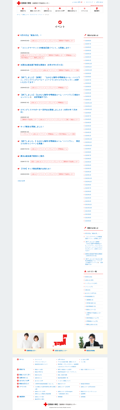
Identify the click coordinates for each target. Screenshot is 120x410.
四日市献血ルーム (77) (92, 318)
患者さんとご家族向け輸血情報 (43, 393)
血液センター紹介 (39, 396)
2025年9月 (88, 73)
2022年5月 (88, 191)
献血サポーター (62, 383)
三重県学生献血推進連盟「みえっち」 (44, 383)
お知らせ (34, 40)
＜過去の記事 (21, 181)
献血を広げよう (24, 383)
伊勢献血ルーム (70, 55)
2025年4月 (88, 90)
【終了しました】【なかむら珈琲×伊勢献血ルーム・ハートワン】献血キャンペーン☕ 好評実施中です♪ (94, 261)
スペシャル (23, 386)
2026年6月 (88, 47)
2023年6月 (88, 158)
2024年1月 (88, 135)
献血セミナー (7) (91, 309)
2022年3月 (88, 198)
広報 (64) (87, 290)
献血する (22, 369)
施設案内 (22, 396)
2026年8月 (88, 40)
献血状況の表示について (41, 364)
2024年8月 (88, 112)
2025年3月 (88, 93)
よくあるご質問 (76, 2)
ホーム (18, 14)
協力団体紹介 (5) (91, 306)
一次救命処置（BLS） (63, 393)
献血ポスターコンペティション (89, 391)
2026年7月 (88, 44)
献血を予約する (39, 372)
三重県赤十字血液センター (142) (93, 313)
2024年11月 (88, 106)
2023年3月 (88, 168)
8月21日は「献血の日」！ (31, 35)
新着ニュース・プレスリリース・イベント (32, 14)
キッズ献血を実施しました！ (32, 127)
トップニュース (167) (91, 283)
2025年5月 (88, 86)
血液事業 (83, 393)
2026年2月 (88, 57)
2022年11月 (88, 181)
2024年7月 (88, 116)
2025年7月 (88, 80)
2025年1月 (88, 99)
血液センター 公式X (40, 391)
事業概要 (60, 396)
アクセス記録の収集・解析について (67, 361)
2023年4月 (88, 165)
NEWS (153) (88, 277)
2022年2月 (88, 201)
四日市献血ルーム (26, 57)
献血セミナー (75, 119)
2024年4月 (88, 126)
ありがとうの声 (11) (90, 293)
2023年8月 (88, 152)
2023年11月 (88, 142)
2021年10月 (88, 207)
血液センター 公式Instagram (65, 391)
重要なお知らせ (38, 57)
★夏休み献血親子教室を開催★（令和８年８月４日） (42, 65)
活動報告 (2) (89, 299)
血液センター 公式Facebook (88, 386)
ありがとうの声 (24, 380)
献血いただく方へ (25, 374)
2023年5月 (88, 162)
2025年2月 (88, 96)
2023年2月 (88, 171)
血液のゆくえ (24, 377)
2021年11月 (88, 204)
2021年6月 (88, 217)
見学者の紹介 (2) (91, 303)
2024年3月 (88, 129)
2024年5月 (88, 122)
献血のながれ (38, 375)
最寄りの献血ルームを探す (65, 369)
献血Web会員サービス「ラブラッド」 (67, 372)
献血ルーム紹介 (39, 369)
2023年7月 (88, 155)
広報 (77, 70)
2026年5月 (88, 50)
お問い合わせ (99, 2)
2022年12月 (88, 178)
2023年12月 (88, 139)
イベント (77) (89, 286)
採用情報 (83, 396)
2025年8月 (88, 76)
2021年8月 (88, 214)
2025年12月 (88, 63)
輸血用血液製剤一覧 (63, 378)
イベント (41, 40)
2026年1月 (88, 60)
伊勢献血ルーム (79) (92, 321)
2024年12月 (88, 103)
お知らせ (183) (89, 280)
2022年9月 (88, 185)
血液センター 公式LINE (64, 386)
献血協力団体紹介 (85, 383)
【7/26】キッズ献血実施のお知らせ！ (35, 169)
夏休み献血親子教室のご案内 (32, 156)
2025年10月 (88, 70)
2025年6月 (88, 83)
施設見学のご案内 (39, 399)
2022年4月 (88, 194)
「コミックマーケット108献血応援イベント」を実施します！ (45, 48)
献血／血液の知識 (62, 375)
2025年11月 (88, 67)
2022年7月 (88, 188)
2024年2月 (88, 132)
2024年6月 (88, 119)
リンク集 (83, 361)
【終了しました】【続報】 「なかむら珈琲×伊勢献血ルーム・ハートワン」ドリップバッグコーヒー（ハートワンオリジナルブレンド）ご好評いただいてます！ (50, 79)
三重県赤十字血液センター (66, 40)
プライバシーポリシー (40, 361)
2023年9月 (88, 148)
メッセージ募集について (64, 380)
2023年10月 (88, 145)
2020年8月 (88, 221)
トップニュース (51, 40)
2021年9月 (88, 211)
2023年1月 (88, 175)
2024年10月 (88, 109)
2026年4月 (88, 53)
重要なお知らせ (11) (91, 324)
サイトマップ (89, 2)
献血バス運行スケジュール (88, 369)
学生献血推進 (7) (89, 296)
